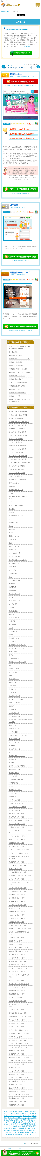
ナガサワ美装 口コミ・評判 (17, 1001)
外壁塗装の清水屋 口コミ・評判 (19, 1057)
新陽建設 (12, 706)
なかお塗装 (28, 1111)
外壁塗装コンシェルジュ (17, 756)
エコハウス (12, 692)
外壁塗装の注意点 (14, 396)
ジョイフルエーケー (15, 749)
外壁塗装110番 (13, 783)
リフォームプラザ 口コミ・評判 (19, 1033)
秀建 (10, 665)
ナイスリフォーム (14, 556)
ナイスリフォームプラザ (17, 648)
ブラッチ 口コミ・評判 (16, 1064)
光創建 (31, 1124)
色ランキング (14, 1132)
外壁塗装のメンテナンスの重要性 (19, 372)
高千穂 (11, 655)
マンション (17, 1122)
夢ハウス (12, 509)
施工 (35, 1128)
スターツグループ (14, 739)
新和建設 (12, 614)
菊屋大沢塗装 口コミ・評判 (17, 961)
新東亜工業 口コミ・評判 (17, 994)
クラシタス (12, 539)
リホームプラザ (14, 668)
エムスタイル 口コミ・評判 (17, 925)
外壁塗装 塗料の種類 (16, 365)
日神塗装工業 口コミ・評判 (17, 1013)
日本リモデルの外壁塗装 (17, 466)
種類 (30, 1130)
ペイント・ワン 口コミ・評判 (18, 853)
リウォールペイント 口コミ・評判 (20, 1016)
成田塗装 (12, 486)
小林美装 (21, 1128)
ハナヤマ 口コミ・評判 (16, 1071)
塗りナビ (12, 762)
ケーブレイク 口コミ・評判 (17, 865)
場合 (19, 1126)
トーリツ (12, 752)
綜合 (10, 577)
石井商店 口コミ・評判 (16, 846)
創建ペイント (16, 74)
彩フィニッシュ (14, 483)
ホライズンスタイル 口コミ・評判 (20, 928)
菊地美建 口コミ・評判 (16, 817)
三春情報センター (14, 638)
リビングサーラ (14, 617)
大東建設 (14, 1128)
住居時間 (12, 621)
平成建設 (12, 512)
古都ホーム (12, 689)
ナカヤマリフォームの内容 (17, 807)
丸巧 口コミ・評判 (15, 1067)
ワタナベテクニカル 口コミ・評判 (20, 1061)
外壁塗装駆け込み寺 (15, 790)
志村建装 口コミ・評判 (16, 1054)
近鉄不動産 (12, 590)
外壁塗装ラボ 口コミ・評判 (17, 1101)
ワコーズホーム (14, 679)
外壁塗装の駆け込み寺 (16, 490)
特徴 (21, 1130)
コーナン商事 (13, 604)
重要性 (15, 1134)
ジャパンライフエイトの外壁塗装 (19, 462)
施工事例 (7, 1130)
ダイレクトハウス (14, 1118)
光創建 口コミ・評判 (15, 908)
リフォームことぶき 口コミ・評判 (20, 875)
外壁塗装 (28, 1126)
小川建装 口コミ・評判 (16, 827)
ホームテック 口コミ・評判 (17, 905)
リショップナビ (14, 793)
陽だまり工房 (13, 522)
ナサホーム (12, 597)
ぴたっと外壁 (13, 776)
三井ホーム (19, 1124)
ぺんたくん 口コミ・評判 (17, 915)
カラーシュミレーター (14, 1116)
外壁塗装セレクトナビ (16, 769)
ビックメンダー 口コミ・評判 (18, 1044)
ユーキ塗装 (10, 1124)
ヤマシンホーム (14, 651)
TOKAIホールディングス (17, 515)
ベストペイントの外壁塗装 (17, 459)
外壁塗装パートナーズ (20, 272)
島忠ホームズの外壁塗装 (17, 428)
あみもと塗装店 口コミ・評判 (18, 951)
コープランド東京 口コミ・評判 (19, 1047)
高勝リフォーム (14, 536)
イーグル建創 (13, 732)
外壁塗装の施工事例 (15, 355)
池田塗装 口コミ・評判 (16, 843)
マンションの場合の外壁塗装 (18, 382)
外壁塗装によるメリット (17, 389)
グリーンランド (14, 672)
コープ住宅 (12, 566)
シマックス (12, 709)
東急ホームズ (13, 745)
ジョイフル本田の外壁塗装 (17, 432)
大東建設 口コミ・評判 (16, 922)
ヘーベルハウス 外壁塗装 (17, 473)
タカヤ (11, 526)
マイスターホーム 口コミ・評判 (19, 1095)
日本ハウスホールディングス (18, 735)
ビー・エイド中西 (14, 553)
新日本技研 (29, 1128)
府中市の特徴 (13, 352)
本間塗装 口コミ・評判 (16, 813)
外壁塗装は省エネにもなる (17, 393)
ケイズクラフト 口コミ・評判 (18, 1030)
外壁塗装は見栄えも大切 (17, 386)
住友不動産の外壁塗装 (16, 779)
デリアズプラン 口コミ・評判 (18, 1078)
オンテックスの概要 (15, 810)
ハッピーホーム (27, 1118)
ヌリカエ (14, 205)
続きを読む (27, 46)
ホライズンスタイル (26, 1120)
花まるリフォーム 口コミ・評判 (19, 984)
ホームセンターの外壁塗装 (17, 445)
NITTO (11, 628)
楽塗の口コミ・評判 (15, 1084)
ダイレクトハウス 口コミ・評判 (19, 968)
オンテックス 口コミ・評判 (17, 888)
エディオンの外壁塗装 (16, 439)
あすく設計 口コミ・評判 (17, 971)
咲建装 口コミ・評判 (15, 944)
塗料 (23, 1126)
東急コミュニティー (15, 725)
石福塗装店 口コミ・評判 (17, 1091)
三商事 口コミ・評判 (15, 941)
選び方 (10, 1134)
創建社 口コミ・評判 (15, 869)
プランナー (12, 685)
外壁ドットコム (14, 796)
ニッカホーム (13, 631)
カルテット (27, 1116)
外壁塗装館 (12, 759)
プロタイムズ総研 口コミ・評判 (19, 849)
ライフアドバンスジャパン (17, 645)
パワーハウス (13, 549)
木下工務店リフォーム (16, 716)
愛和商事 (12, 529)
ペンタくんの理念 (14, 800)
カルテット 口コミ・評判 (17, 954)
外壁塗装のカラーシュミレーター (19, 359)
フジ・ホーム (13, 573)
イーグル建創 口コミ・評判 (17, 872)
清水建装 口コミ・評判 (16, 1023)
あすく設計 (8, 1111)
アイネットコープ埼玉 (16, 699)
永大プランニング (14, 696)
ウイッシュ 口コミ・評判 (17, 836)
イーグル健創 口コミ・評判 (17, 891)
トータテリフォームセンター (18, 560)
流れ (18, 1130)
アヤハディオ (13, 570)
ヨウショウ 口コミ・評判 (17, 839)
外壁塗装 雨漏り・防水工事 (18, 369)
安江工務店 (12, 624)
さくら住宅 (12, 641)
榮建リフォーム (14, 546)
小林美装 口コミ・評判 (16, 937)
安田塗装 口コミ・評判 (16, 1050)
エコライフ (24, 1113)
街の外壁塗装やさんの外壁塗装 (19, 422)
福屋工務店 (12, 587)
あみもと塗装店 (18, 1111)
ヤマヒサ (12, 583)
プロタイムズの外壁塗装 (17, 766)
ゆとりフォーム (14, 742)
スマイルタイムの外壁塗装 (17, 449)
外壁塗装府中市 (5, 11)
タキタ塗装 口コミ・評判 (17, 898)
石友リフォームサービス (17, 505)
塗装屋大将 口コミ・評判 (17, 990)
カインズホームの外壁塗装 (17, 425)
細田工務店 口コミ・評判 (17, 911)
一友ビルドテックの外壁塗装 (18, 411)
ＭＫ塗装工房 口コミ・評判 (17, 1040)
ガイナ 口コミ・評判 (15, 1037)
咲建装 (15, 1126)
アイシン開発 (13, 611)
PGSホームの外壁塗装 (16, 452)
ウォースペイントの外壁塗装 (18, 456)
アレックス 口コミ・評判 (17, 1020)
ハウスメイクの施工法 (16, 803)
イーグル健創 (14, 1113)
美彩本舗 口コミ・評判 (16, 1098)
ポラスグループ (14, 713)
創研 (10, 675)
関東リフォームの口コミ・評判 (19, 820)
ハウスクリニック (14, 728)
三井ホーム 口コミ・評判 (17, 29)
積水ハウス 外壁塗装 (15, 476)
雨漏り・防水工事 (24, 1134)
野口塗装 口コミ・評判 (16, 1105)
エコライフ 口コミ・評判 (17, 918)
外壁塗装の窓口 (14, 773)
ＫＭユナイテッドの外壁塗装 (18, 415)
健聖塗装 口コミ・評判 (16, 1074)
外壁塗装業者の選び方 (16, 379)
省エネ (26, 1130)
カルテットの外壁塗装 (16, 418)
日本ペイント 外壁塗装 (16, 469)
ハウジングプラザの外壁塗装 (18, 435)
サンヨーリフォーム (15, 600)
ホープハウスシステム (16, 580)
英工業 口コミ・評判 (15, 997)
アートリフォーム (14, 594)
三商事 (25, 1124)
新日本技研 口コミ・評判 (17, 901)
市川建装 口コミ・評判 (16, 862)
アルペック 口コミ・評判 (17, 824)
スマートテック (14, 519)
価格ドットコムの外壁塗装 (17, 479)
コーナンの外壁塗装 (15, 442)
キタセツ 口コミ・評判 (16, 980)
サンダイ (12, 532)
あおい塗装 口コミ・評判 (17, 1088)
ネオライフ (12, 634)
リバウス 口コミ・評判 (16, 1027)
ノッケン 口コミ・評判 (16, 1010)
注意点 (13, 1130)
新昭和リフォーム (14, 682)
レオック (12, 607)
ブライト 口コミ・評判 (16, 879)
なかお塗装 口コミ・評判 (17, 965)
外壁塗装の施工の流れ (16, 362)
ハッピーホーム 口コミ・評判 (18, 948)
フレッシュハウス (14, 658)
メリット (24, 1122)
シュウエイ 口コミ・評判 (17, 987)
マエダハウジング (14, 563)
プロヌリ (12, 493)
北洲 (10, 543)
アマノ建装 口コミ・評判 (17, 1081)
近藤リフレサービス (15, 702)
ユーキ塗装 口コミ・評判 (17, 958)
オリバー (12, 502)
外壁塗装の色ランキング (17, 376)
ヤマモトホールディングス (17, 662)
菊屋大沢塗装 (24, 1132)
